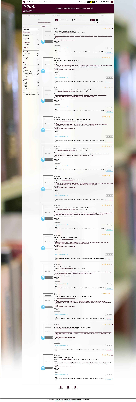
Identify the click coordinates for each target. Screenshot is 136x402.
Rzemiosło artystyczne (95, 66)
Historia (40, 1)
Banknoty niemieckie (79, 332)
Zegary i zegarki (90, 96)
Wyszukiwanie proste (42, 22)
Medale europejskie (89, 124)
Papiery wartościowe (85, 302)
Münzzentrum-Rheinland (67, 32)
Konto (51, 1)
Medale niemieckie (89, 36)
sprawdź (109, 52)
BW (88, 1)
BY (93, 1)
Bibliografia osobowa (56, 15)
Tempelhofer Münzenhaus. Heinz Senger (64, 95)
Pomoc (45, 1)
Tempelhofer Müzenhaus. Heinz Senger (66, 91)
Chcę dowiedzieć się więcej (61, 400)
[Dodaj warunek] (94, 20)
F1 (104, 1)
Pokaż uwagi (57, 45)
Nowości (34, 1)
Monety (95, 36)
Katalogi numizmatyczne (69, 40)
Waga (91, 155)
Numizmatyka (58, 66)
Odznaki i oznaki (65, 66)
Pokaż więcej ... (26, 76)
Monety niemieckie (102, 36)
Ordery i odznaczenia (75, 66)
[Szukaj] (97, 20)
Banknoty (77, 65)
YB (90, 1)
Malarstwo (91, 183)
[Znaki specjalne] (97, 22)
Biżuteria (81, 95)
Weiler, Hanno (58, 242)
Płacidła (92, 364)
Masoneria (77, 36)
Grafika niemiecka (84, 183)
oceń (112, 28)
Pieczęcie (93, 302)
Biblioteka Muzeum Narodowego (33, 15)
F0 (101, 1)
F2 (107, 1)
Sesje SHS (102, 15)
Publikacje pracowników (79, 15)
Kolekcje (49, 22)
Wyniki (28, 1)
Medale (82, 36)
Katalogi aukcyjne (59, 40)
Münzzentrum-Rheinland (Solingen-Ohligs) (64, 36)
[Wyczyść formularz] (94, 22)
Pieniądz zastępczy (85, 66)
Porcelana (72, 96)
